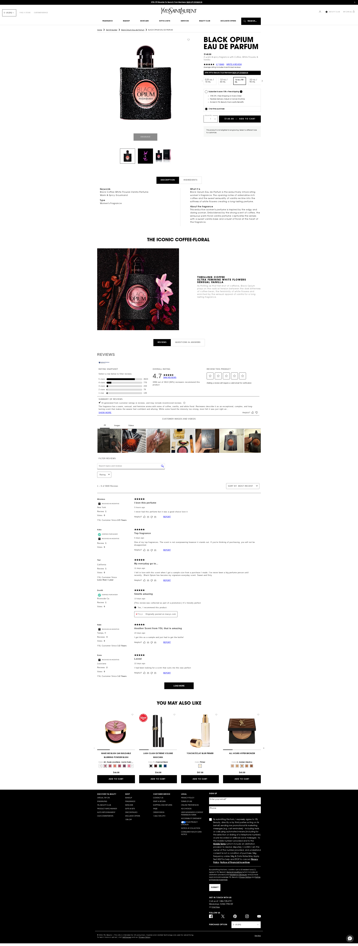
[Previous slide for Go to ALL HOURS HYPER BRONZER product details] (224, 731)
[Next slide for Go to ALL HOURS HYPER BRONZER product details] (259, 731)
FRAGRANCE (130, 801)
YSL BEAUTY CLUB (104, 805)
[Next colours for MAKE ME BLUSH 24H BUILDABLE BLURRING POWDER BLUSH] (131, 766)
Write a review (234, 64)
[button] (210, 376)
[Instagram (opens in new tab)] (247, 916)
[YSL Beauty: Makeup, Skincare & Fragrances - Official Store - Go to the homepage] (179, 11)
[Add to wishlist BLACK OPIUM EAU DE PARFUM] (188, 39)
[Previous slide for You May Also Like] (94, 748)
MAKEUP (128, 798)
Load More (179, 686)
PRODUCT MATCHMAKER (107, 809)
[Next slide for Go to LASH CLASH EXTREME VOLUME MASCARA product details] (175, 731)
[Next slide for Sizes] (262, 81)
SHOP (127, 794)
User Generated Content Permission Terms (192, 814)
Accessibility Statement (191, 818)
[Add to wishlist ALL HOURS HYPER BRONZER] (258, 714)
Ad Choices (186, 809)
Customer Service (41, 13)
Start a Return (159, 801)
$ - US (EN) (8, 13)
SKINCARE (129, 805)
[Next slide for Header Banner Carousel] (355, 2)
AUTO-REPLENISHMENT (106, 812)
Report (167, 517)
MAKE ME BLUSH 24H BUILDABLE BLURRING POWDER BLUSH (116, 755)
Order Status (158, 812)
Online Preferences (190, 805)
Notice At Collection (190, 828)
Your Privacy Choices (189, 823)
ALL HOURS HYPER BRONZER (242, 754)
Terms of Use (186, 801)
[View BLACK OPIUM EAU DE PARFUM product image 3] (163, 156)
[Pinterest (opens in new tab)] (235, 916)
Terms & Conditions (234, 872)
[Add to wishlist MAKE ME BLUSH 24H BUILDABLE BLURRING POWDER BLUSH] (132, 714)
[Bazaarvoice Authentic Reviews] (104, 363)
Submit (215, 888)
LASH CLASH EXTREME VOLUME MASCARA (158, 755)
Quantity (208, 115)
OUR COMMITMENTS (105, 816)
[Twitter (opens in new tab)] (223, 916)
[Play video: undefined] (145, 156)
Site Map (258, 936)
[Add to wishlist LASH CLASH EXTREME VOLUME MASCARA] (174, 714)
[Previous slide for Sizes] (202, 81)
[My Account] (320, 12)
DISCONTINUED (131, 812)
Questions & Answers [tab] (188, 342)
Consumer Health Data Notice (191, 833)
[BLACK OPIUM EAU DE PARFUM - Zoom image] (145, 83)
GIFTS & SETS (130, 809)
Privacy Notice (245, 877)
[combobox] (246, 486)
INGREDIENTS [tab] (190, 180)
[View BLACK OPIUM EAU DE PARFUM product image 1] (127, 156)
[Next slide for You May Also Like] (263, 748)
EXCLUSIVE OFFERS (132, 816)
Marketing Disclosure (238, 875)
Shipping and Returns (162, 805)
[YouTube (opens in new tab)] (259, 916)
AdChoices (126, 937)
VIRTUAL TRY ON (103, 798)
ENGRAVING (102, 801)
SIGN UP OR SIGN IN (240, 73)
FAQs (155, 809)
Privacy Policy (187, 798)
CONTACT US (158, 798)
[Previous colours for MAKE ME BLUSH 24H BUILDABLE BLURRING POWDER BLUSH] (100, 766)
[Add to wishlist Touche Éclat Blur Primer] (216, 714)
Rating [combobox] (103, 475)
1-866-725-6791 (159, 816)
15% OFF (128, 820)
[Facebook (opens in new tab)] (211, 916)
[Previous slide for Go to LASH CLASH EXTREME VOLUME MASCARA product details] (140, 731)
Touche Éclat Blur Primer (200, 754)
